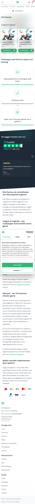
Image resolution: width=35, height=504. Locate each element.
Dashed (17, 502)
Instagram (4, 482)
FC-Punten (4, 6)
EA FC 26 (12, 6)
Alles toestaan (18, 265)
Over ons (4, 436)
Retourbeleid (5, 470)
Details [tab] (18, 236)
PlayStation (20, 6)
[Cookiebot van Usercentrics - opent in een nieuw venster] (26, 232)
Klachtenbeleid (6, 466)
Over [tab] (28, 236)
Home (3, 429)
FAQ (2, 463)
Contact (4, 459)
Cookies (4, 450)
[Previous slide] (29, 156)
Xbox (27, 6)
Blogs (3, 440)
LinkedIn (4, 493)
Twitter (3, 489)
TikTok (3, 478)
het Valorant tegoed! (17, 354)
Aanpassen (16, 270)
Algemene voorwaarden (9, 443)
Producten (4, 432)
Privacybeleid (5, 447)
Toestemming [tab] (6, 236)
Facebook (4, 486)
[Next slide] (32, 156)
